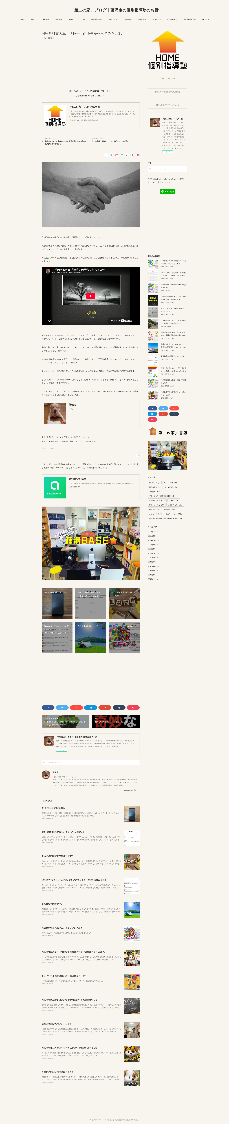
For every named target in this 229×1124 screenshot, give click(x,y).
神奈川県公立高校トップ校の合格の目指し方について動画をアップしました (73, 951)
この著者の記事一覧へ (129, 790)
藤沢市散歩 (155, 487)
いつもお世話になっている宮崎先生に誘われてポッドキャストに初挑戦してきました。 (73, 981)
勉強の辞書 (142, 19)
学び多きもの (175, 505)
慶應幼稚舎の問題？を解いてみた (173, 356)
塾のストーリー (174, 514)
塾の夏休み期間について (52, 903)
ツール (82, 19)
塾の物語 (128, 19)
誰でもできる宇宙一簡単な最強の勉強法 (165, 518)
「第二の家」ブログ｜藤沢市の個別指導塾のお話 (114, 10)
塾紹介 (33, 19)
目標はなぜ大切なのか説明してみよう (57, 1071)
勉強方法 (154, 509)
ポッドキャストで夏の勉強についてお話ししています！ (65, 975)
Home (22, 19)
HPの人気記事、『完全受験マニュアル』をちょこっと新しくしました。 (67, 933)
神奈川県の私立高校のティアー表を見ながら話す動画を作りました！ (70, 1047)
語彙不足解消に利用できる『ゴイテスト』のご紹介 (63, 831)
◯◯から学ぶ (172, 19)
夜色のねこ (96, 379)
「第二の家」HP (167, 78)
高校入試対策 (114, 19)
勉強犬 (55, 772)
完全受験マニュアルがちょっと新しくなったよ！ (62, 927)
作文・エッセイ (156, 505)
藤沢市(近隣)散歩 (190, 19)
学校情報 (59, 19)
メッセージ (157, 19)
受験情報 (46, 19)
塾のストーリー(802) (48, 448)
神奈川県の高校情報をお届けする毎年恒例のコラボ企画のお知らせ (69, 999)
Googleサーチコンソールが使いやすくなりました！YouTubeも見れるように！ (75, 879)
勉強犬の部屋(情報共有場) (167, 92)
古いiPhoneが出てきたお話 (53, 807)
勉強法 (71, 19)
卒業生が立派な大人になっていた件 (56, 1023)
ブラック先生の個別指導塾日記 (161, 496)
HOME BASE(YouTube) (167, 105)
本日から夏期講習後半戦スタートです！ (58, 855)
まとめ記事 (171, 487)
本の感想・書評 (96, 19)
